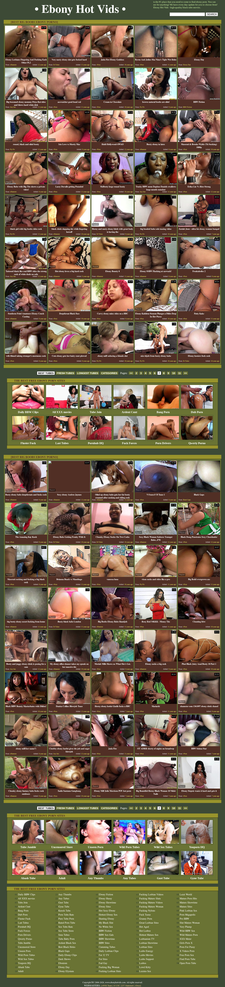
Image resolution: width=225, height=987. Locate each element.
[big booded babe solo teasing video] (156, 225)
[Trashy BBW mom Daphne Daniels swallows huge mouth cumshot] (156, 183)
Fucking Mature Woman (151, 906)
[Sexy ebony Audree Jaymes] (69, 491)
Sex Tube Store (66, 930)
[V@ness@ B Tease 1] (156, 491)
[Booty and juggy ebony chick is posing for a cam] (26, 660)
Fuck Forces (129, 443)
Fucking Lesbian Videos (151, 894)
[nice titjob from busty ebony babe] (156, 352)
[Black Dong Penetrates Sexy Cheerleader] (199, 533)
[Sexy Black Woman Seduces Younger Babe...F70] (156, 533)
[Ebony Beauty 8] (112, 267)
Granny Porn (145, 918)
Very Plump (186, 926)
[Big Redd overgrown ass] (199, 575)
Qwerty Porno (196, 443)
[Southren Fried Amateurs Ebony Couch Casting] (26, 310)
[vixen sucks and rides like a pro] (156, 575)
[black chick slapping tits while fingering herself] (69, 225)
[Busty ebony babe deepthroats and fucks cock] (26, 491)
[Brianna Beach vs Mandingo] (69, 575)
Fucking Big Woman (109, 967)
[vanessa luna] (112, 575)
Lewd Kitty (145, 967)
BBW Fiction (105, 930)
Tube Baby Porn (66, 938)
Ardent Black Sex (67, 942)
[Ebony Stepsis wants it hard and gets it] (199, 787)
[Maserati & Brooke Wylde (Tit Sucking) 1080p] (199, 140)
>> (185, 373)
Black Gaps (64, 951)
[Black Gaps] (199, 491)
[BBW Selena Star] (199, 745)
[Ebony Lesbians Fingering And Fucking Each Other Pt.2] (26, 56)
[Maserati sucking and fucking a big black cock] (26, 575)
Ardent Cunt (129, 412)
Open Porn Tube (188, 963)
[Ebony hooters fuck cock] (199, 352)
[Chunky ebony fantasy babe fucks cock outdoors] (26, 787)
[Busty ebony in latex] (156, 140)
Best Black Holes (66, 947)
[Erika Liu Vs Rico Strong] (199, 183)
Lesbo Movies (146, 955)
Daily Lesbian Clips (108, 951)
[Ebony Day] (199, 56)
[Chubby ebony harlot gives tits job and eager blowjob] (69, 745)
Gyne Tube (197, 878)
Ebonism (62, 963)
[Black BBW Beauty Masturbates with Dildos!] (26, 702)
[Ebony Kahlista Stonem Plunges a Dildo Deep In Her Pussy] (156, 310)
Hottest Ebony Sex (108, 914)
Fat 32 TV (104, 955)
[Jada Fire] (112, 745)
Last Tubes (62, 443)
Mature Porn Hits (188, 898)
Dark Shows (64, 959)
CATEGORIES (109, 373)
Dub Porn (197, 412)
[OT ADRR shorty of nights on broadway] (156, 745)
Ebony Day (64, 967)
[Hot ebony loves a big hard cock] (69, 267)
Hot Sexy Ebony (107, 910)
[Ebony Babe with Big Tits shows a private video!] (26, 183)
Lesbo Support (146, 959)
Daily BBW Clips (28, 412)
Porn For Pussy (187, 947)
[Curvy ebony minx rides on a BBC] (112, 310)
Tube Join (96, 412)
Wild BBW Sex (187, 930)
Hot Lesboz (145, 930)
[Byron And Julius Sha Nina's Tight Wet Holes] (156, 56)
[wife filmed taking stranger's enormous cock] (26, 352)
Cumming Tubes (107, 947)
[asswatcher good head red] (69, 98)
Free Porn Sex (187, 955)
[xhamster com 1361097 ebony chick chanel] (199, 702)
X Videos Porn (187, 951)
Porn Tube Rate (66, 914)
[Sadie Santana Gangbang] (69, 787)
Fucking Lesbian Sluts (110, 971)
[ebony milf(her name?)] (26, 745)
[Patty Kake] (199, 310)
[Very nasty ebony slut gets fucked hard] (69, 56)
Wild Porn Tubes (129, 847)
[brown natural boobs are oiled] (156, 98)
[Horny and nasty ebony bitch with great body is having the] (112, 225)
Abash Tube (28, 878)
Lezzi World (186, 894)
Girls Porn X (186, 942)
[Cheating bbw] (199, 618)
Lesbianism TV (147, 938)
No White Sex (106, 926)
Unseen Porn (95, 847)
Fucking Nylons (147, 910)
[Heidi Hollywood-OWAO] (112, 140)
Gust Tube (163, 878)
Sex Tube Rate (65, 926)
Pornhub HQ (96, 443)
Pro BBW (184, 918)
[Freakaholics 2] (199, 267)
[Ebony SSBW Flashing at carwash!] (156, 267)
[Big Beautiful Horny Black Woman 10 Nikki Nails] (156, 787)
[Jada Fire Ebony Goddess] (112, 56)
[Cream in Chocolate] (112, 98)
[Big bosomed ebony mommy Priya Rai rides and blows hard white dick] (26, 98)
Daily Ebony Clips (67, 955)
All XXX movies (62, 412)
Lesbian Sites (145, 947)
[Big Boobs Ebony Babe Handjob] (112, 618)
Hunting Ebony (106, 918)
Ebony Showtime (107, 902)
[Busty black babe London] (69, 618)
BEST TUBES (46, 373)
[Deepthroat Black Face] (69, 310)
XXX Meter (185, 938)
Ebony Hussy (105, 898)
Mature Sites (186, 906)
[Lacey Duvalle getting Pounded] (69, 183)
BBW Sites (104, 942)
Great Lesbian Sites (149, 922)
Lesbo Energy (146, 951)
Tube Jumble (28, 847)
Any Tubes (129, 878)
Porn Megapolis (187, 914)
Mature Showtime (188, 902)
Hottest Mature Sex (148, 934)
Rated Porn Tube (66, 922)
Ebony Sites (105, 906)
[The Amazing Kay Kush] (26, 533)
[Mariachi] (156, 702)
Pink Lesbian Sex (188, 910)
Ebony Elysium (66, 971)
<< (131, 373)
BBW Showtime (107, 938)
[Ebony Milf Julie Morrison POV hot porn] (112, 787)
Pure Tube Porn (66, 918)
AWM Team (107, 985)
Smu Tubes (63, 934)
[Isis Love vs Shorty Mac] (69, 140)
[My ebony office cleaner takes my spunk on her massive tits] (69, 660)
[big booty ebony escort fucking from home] (26, 618)
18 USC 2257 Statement (123, 985)
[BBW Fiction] (199, 98)
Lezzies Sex (145, 971)
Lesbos (142, 963)
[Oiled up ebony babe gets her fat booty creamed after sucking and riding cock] (112, 491)
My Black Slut (106, 922)
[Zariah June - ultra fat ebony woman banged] (199, 225)
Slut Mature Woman (190, 922)
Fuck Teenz (145, 914)
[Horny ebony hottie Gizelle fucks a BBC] (112, 702)
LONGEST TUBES (87, 373)
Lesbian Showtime (148, 942)
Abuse (137, 985)
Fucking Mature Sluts (150, 898)
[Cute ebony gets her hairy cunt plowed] (69, 352)
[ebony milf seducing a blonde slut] (112, 352)
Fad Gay (103, 963)
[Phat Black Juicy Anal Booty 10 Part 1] (199, 660)
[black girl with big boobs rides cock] (26, 225)
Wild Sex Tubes (163, 847)
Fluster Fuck (28, 443)
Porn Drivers (163, 443)
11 (179, 373)
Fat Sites (103, 959)
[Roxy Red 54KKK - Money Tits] (156, 618)
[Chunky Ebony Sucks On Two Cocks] (112, 533)
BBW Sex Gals (106, 934)
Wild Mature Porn (189, 934)
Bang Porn (163, 412)
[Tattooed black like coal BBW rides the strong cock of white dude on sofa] (26, 267)
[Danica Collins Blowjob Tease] (69, 702)
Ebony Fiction (106, 894)
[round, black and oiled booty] (26, 140)
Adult (62, 878)
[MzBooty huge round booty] (112, 183)
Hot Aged (144, 926)
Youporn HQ (197, 847)
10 (173, 373)
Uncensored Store (62, 847)
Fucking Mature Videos (151, 902)
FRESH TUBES (65, 373)
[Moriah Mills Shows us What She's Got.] (112, 660)
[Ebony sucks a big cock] (156, 660)
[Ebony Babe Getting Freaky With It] (69, 533)
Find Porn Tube (187, 959)
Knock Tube (64, 910)
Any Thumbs (96, 878)
